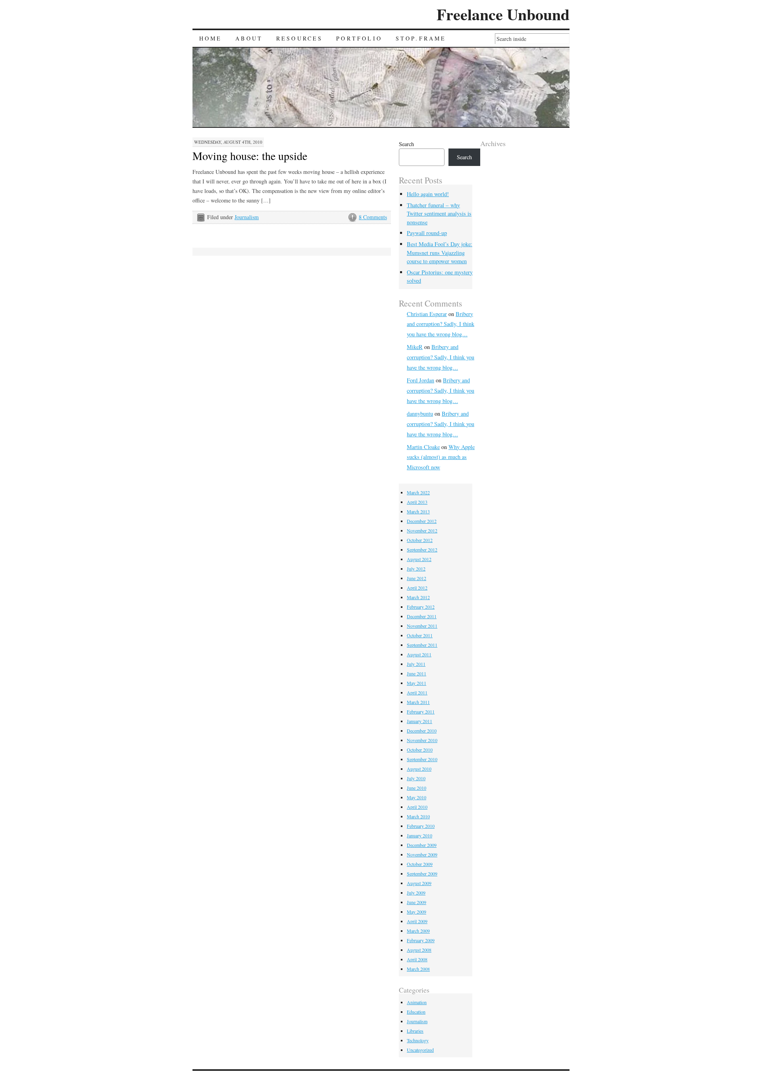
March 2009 (418, 930)
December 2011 (422, 616)
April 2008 (417, 959)
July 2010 (416, 778)
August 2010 (419, 768)
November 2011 (422, 626)
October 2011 (420, 635)
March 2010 (418, 816)
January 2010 (419, 835)
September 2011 (422, 645)
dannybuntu (420, 413)
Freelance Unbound (503, 14)
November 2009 (422, 854)
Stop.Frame (421, 38)
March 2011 (418, 702)
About (249, 38)
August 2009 (419, 883)
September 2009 (422, 873)
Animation (417, 1002)
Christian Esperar (427, 314)
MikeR (415, 347)
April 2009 (417, 921)
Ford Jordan (420, 380)
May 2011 (416, 683)
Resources (299, 38)
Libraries (415, 1031)
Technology (418, 1040)
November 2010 (422, 740)
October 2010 (420, 749)
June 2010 (416, 788)
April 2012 (417, 587)
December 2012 (422, 521)
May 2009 (416, 911)
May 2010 (416, 797)
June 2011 (416, 673)
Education (416, 1011)
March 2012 (418, 597)
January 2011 (419, 721)
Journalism (247, 217)
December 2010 (422, 730)
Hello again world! (428, 194)
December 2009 (422, 845)
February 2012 (421, 607)
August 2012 (419, 559)
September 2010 (422, 759)
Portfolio (359, 38)
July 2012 (416, 568)
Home (210, 38)
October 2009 (420, 864)
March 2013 (418, 511)
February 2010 (421, 826)
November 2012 (422, 530)
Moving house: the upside (249, 155)
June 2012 (416, 578)
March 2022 (418, 492)
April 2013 (417, 502)
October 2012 (420, 540)
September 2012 (422, 549)
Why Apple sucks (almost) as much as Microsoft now (441, 457)
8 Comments (373, 217)
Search (406, 144)
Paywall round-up (427, 233)
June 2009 (416, 902)
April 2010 (417, 807)
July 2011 (416, 664)
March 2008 (418, 969)
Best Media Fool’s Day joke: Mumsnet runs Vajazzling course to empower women (439, 252)
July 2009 (416, 892)
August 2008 (419, 950)
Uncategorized (420, 1050)
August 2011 (419, 654)
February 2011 (421, 711)
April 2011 (417, 692)
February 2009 (421, 940)
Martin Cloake (423, 447)
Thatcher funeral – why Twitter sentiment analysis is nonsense (439, 213)
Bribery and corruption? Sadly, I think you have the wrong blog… (440, 324)
